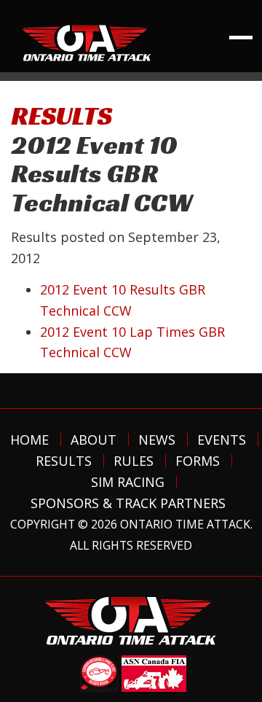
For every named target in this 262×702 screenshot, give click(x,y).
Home (29, 439)
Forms (197, 460)
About (93, 439)
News (156, 439)
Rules (134, 460)
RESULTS (61, 115)
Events (221, 439)
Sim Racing (127, 481)
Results (64, 460)
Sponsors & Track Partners (128, 503)
